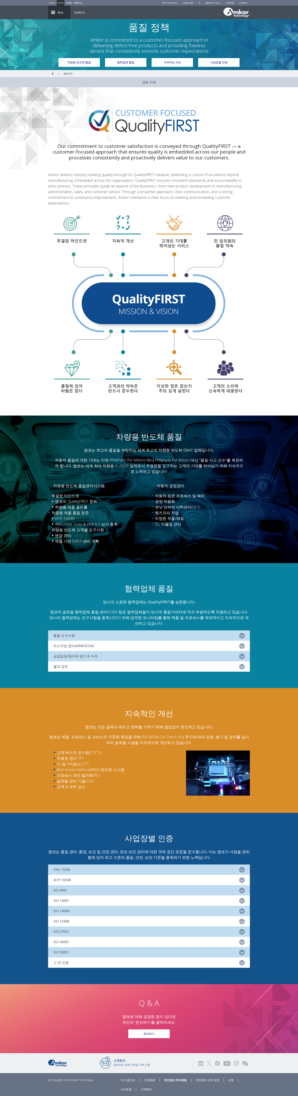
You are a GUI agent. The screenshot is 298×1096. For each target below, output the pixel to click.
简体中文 (78, 2)
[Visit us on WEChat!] (245, 1063)
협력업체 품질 (125, 62)
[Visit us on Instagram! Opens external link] (236, 1063)
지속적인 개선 (172, 62)
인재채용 (230, 2)
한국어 (60, 2)
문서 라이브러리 (169, 2)
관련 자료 (149, 82)
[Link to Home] (58, 1063)
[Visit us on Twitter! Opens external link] (209, 1063)
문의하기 (149, 1034)
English (52, 2)
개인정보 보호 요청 (207, 1080)
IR (199, 2)
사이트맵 (126, 1089)
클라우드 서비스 (212, 2)
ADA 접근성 (128, 1080)
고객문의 (243, 2)
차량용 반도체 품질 (79, 62)
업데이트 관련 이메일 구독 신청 (132, 1062)
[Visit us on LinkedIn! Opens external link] (201, 1063)
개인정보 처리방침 (175, 1080)
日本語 (69, 2)
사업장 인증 (187, 2)
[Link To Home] (236, 12)
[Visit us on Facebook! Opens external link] (217, 1063)
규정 (231, 1080)
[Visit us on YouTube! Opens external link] (226, 1063)
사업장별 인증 (218, 62)
